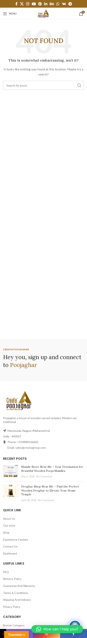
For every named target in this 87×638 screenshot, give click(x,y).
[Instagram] (46, 633)
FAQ (6, 572)
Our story (9, 525)
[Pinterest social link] (40, 4)
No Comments (44, 476)
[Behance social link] (52, 4)
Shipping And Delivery (17, 599)
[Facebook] (73, 633)
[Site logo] (43, 13)
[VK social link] (64, 4)
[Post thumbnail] (10, 471)
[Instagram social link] (28, 4)
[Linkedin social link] (46, 4)
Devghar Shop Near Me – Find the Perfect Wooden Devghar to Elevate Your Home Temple (50, 490)
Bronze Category (13, 625)
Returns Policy (12, 578)
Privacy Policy (11, 606)
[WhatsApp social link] (58, 4)
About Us (9, 518)
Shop (6, 532)
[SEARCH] (79, 85)
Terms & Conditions (15, 593)
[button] (57, 629)
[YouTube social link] (34, 4)
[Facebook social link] (16, 4)
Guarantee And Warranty (19, 585)
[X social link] (22, 4)
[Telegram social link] (70, 4)
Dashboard (10, 553)
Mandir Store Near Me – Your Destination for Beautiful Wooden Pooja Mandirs (52, 469)
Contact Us (10, 546)
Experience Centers (15, 539)
